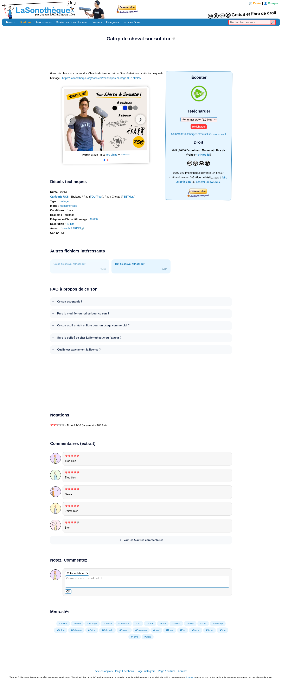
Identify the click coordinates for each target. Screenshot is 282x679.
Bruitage (64, 201)
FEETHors (128, 196)
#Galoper (124, 630)
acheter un (208, 182)
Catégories (112, 22)
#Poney (195, 630)
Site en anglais (104, 671)
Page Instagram (145, 671)
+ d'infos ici (202, 154)
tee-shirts (111, 154)
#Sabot (209, 630)
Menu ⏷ (11, 22)
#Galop (91, 630)
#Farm (150, 623)
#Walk (148, 637)
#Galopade (107, 630)
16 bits (70, 223)
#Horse (169, 630)
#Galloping (76, 630)
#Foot (203, 623)
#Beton (77, 623)
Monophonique (68, 205)
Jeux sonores (44, 22)
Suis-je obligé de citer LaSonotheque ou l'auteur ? (89, 337)
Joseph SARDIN (71, 228)
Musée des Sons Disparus (71, 22)
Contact (182, 671)
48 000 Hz (96, 219)
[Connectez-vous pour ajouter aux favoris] (173, 39)
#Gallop (60, 630)
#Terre (134, 637)
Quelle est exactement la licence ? (79, 349)
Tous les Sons (131, 22)
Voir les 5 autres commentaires (143, 540)
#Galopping (141, 630)
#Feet (163, 623)
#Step (222, 630)
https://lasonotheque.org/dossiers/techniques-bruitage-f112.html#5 (101, 78)
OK (68, 591)
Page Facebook (124, 671)
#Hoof (156, 630)
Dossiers (96, 22)
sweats (125, 154)
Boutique (25, 22)
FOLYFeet (96, 196)
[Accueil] (141, 9)
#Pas (182, 630)
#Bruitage (92, 623)
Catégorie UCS (59, 196)
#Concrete (123, 623)
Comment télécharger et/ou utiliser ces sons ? (198, 134)
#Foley (190, 623)
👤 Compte (271, 3)
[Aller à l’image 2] (108, 160)
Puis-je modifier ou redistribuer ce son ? (83, 313)
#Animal (63, 623)
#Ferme (176, 623)
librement (190, 677)
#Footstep (218, 623)
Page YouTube (166, 671)
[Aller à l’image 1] (104, 160)
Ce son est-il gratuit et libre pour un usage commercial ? (93, 325)
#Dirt (137, 623)
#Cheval (107, 623)
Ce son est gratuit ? (69, 301)
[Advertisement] (141, 58)
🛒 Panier (255, 3)
